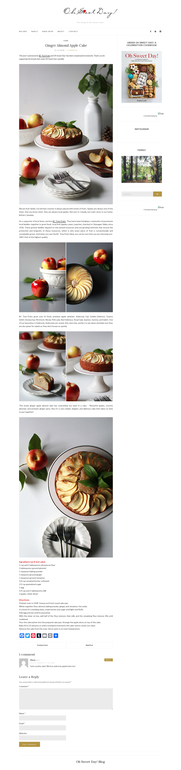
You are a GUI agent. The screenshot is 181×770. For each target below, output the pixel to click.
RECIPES (23, 31)
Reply (108, 660)
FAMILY (34, 31)
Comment (24, 686)
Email (22, 723)
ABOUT (61, 31)
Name (22, 713)
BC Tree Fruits (44, 55)
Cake (65, 40)
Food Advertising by (150, 116)
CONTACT (73, 31)
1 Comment (72, 50)
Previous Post (42, 645)
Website (23, 733)
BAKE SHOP (47, 31)
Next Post (89, 645)
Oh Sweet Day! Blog (90, 762)
